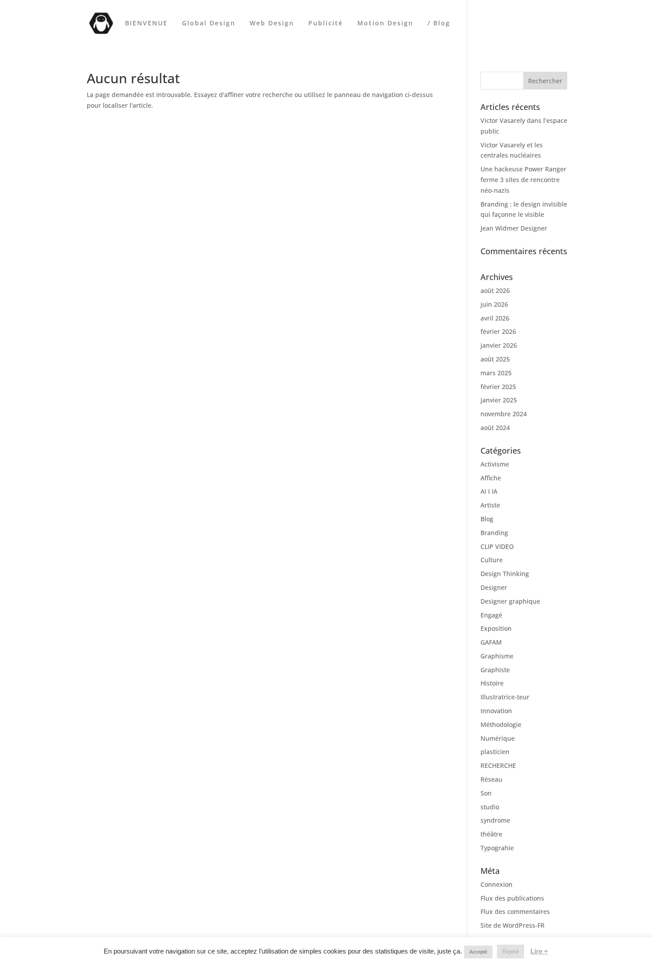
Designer (493, 587)
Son (486, 793)
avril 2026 (494, 318)
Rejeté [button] (510, 951)
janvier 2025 (498, 400)
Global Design (208, 23)
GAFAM (491, 642)
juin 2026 (494, 304)
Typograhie (497, 848)
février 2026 (498, 331)
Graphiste (495, 670)
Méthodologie (500, 724)
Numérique (497, 738)
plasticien (494, 751)
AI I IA (488, 491)
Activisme (494, 464)
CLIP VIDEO (497, 546)
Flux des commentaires (515, 911)
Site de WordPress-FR (512, 925)
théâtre (491, 834)
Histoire (492, 683)
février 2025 (498, 386)
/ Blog (439, 23)
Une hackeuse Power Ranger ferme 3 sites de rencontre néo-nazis (523, 180)
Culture (491, 560)
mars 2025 (496, 373)
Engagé (491, 615)
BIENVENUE (146, 23)
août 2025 (495, 359)
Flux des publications (512, 898)
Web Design (272, 23)
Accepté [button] (478, 951)
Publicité (325, 23)
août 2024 (495, 427)
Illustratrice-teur (504, 697)
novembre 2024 (503, 414)
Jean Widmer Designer (513, 228)
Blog (486, 519)
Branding (494, 532)
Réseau (491, 779)
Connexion (496, 884)
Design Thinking (504, 573)
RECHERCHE (498, 765)
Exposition (496, 628)
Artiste (490, 505)
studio (489, 807)
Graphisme (496, 656)
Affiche (490, 478)
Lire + (539, 951)
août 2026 (495, 290)
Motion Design (385, 23)
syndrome (495, 820)
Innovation (496, 710)
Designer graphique (510, 601)
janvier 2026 (498, 345)
